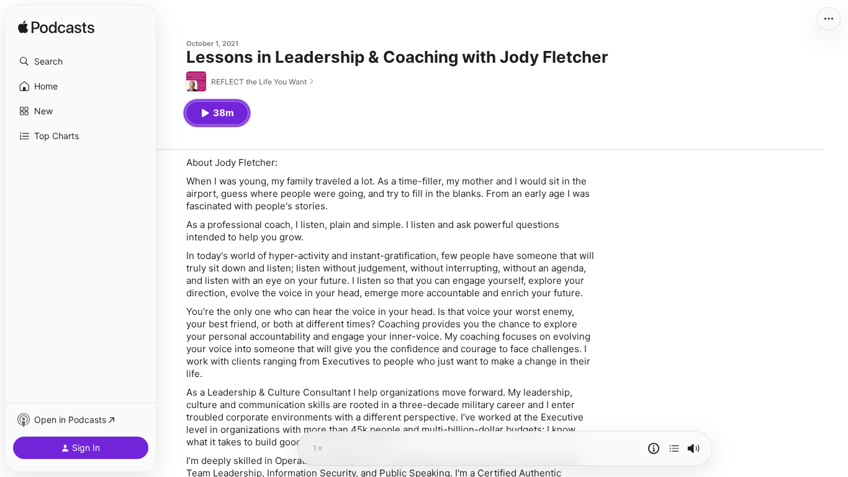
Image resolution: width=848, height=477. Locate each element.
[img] (56, 28)
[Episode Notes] (653, 448)
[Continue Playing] (674, 448)
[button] (81, 61)
